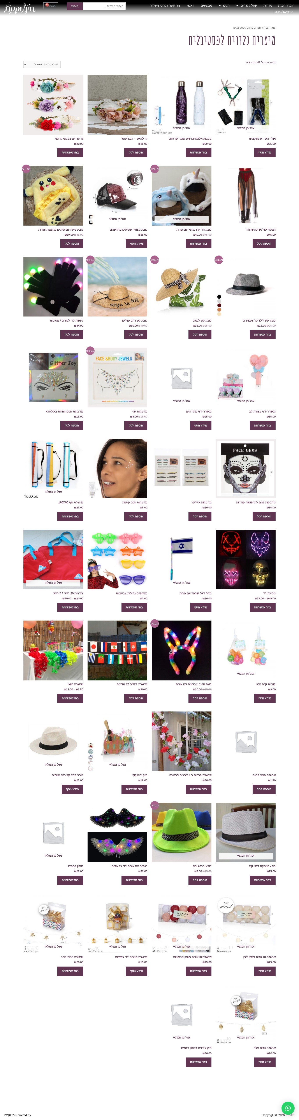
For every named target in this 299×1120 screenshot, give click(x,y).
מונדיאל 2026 (284, 12)
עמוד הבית (286, 5)
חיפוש (74, 6)
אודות (268, 5)
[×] (288, 1108)
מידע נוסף (265, 152)
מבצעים (206, 5)
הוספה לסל (136, 152)
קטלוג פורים (249, 5)
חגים (226, 5)
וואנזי (190, 5)
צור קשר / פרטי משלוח (165, 5)
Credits (290, 1115)
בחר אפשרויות (198, 152)
